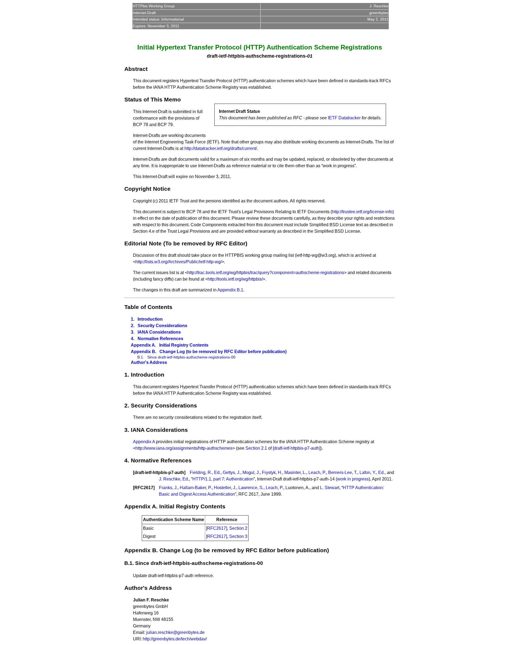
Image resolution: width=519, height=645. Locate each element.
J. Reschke (379, 6)
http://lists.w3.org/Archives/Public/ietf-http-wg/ (178, 261)
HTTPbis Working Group (154, 6)
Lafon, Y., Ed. (372, 472)
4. (132, 338)
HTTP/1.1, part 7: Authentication (223, 479)
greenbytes (378, 13)
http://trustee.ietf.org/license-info (362, 211)
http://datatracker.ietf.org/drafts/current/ (220, 148)
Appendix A (144, 441)
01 (309, 56)
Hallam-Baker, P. (196, 487)
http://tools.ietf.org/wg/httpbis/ (235, 279)
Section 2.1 (256, 448)
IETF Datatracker (344, 118)
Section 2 (238, 528)
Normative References (160, 338)
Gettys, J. (231, 472)
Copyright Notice (147, 189)
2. (132, 325)
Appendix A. (143, 345)
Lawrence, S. (251, 487)
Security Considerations (162, 325)
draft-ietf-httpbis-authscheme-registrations (256, 56)
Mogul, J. (251, 472)
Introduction (150, 319)
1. (132, 319)
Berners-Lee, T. (342, 472)
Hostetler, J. (225, 487)
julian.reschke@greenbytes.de (175, 632)
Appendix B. (143, 351)
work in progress (353, 479)
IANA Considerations (159, 332)
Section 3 (238, 536)
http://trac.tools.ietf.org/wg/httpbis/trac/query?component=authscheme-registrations (265, 272)
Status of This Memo (152, 99)
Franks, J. (168, 487)
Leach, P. (317, 472)
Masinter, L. (295, 472)
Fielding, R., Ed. (205, 472)
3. (132, 332)
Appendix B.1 (230, 290)
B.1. (140, 357)
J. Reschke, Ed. (174, 479)
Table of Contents (148, 307)
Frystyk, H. (272, 472)
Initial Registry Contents (183, 345)
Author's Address (149, 362)
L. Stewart (329, 487)
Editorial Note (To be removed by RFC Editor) (185, 243)
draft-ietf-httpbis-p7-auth (159, 472)
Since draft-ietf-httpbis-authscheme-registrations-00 (191, 357)
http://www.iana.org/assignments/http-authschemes (183, 448)
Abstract (136, 69)
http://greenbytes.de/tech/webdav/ (175, 639)
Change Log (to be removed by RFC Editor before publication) (223, 351)
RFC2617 (143, 487)
